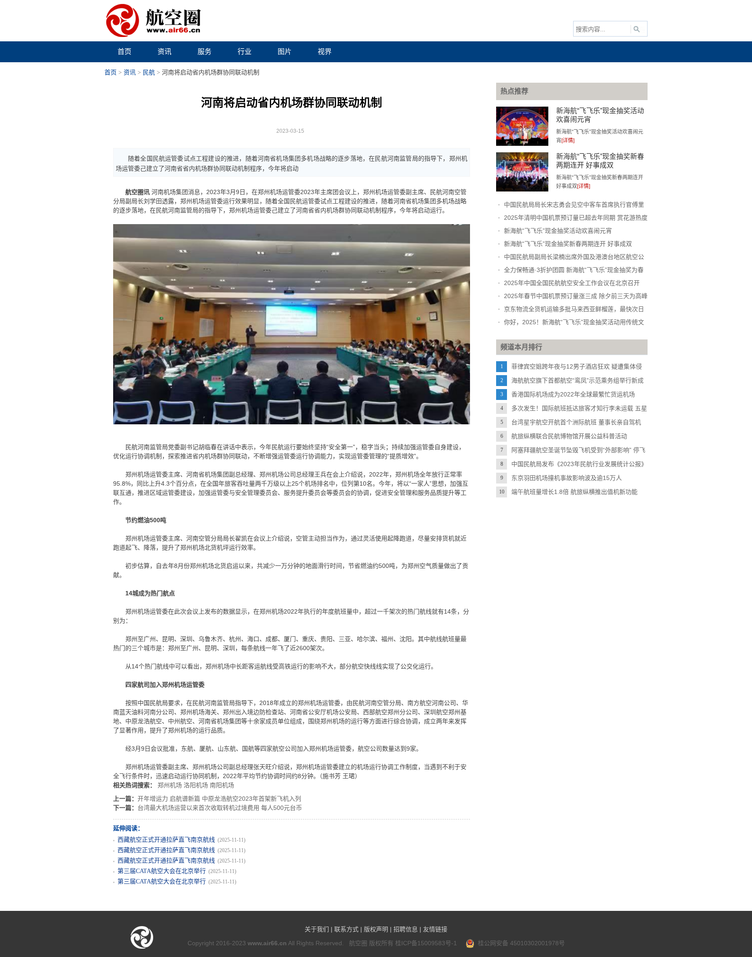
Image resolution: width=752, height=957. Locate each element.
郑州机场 (170, 785)
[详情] (567, 141)
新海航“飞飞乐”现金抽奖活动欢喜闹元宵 (558, 230)
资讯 (130, 72)
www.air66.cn (267, 943)
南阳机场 (222, 785)
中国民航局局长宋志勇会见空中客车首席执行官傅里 (574, 204)
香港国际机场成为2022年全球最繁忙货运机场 (573, 394)
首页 (110, 72)
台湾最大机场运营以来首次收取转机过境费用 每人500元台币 (220, 807)
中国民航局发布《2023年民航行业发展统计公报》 (579, 463)
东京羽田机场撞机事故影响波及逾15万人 (566, 477)
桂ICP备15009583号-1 (426, 943)
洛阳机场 (196, 785)
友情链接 (435, 929)
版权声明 (376, 929)
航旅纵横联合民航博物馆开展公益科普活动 (569, 436)
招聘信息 (405, 929)
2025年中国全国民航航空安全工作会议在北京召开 (572, 282)
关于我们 (317, 929)
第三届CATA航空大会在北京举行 (162, 871)
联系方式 (346, 929)
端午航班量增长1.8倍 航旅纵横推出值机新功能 (574, 491)
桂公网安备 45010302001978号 (519, 943)
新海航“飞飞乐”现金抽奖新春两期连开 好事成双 (568, 243)
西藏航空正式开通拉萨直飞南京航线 (166, 839)
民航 (149, 72)
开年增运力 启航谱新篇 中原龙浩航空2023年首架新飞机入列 (219, 798)
